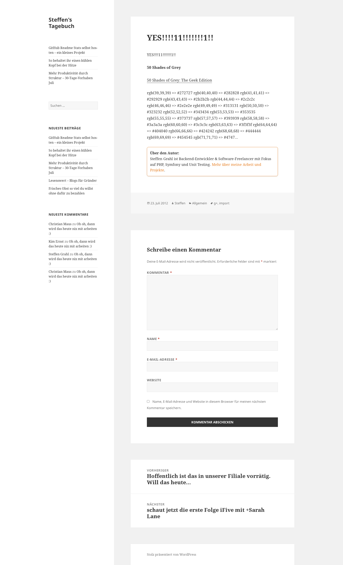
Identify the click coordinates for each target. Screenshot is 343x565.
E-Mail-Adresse (162, 359)
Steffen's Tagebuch (61, 23)
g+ (216, 203)
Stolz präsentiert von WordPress (171, 554)
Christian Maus (60, 224)
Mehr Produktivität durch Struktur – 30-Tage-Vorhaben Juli (71, 78)
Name (153, 339)
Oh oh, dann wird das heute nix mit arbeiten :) (73, 229)
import (224, 203)
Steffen (180, 203)
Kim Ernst (56, 241)
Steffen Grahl (59, 254)
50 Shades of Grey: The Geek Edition (179, 80)
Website (154, 380)
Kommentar (159, 272)
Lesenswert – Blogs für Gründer (73, 180)
